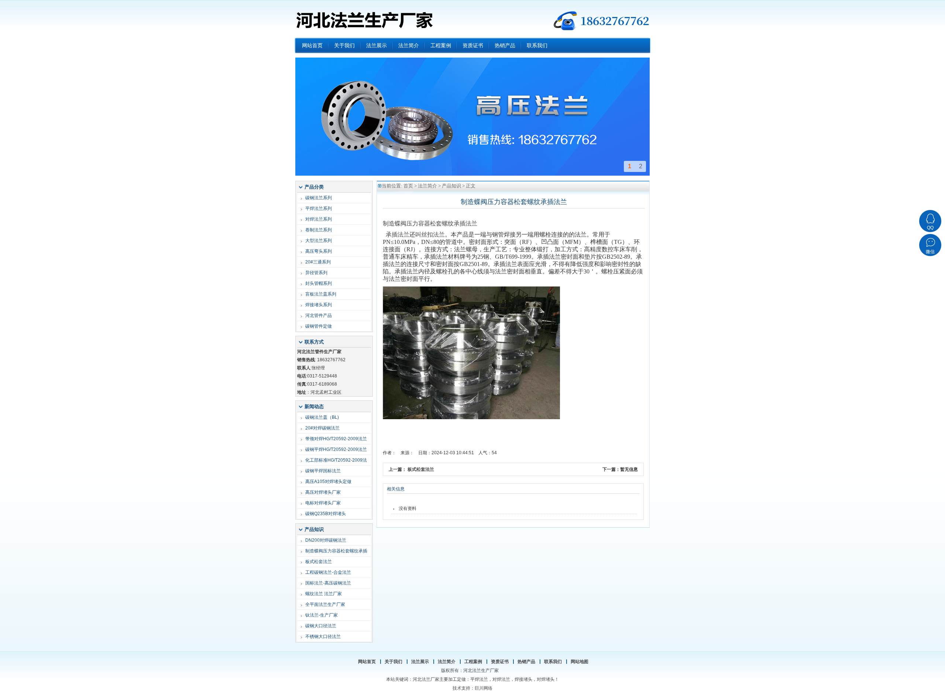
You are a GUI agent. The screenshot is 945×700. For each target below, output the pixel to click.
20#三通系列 (318, 262)
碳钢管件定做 (318, 326)
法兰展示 (420, 661)
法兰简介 (427, 186)
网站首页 (367, 661)
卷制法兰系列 (318, 229)
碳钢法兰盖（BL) (322, 417)
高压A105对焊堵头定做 (328, 481)
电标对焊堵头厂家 (323, 503)
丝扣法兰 (433, 234)
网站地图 (579, 661)
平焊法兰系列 (318, 208)
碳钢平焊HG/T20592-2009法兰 (336, 449)
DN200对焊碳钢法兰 (325, 540)
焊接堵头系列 (318, 304)
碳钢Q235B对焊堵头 (325, 513)
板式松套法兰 (318, 561)
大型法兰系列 (318, 240)
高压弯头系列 (318, 251)
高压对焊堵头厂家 (323, 492)
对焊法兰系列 (318, 219)
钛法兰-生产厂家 (321, 615)
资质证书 (500, 661)
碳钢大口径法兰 (320, 625)
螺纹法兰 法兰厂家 (323, 593)
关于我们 (393, 661)
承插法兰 (397, 234)
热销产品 (526, 661)
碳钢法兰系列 (318, 197)
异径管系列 (316, 272)
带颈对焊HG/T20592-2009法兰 (336, 438)
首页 (408, 186)
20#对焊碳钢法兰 (322, 428)
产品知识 (451, 186)
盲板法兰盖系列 (320, 294)
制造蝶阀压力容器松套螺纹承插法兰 (336, 552)
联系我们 (553, 661)
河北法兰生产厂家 (364, 18)
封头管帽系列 (318, 283)
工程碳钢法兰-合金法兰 (328, 572)
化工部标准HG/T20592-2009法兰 (336, 461)
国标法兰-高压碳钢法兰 (328, 583)
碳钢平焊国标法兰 (323, 470)
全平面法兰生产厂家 (325, 604)
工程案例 (473, 661)
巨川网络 (483, 688)
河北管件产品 (318, 315)
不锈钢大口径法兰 (323, 636)
